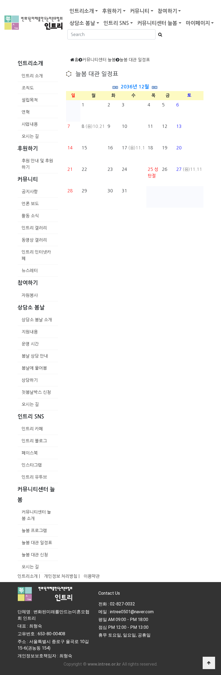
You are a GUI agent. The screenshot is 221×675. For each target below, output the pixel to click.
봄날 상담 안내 (35, 356)
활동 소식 (30, 216)
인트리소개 (82, 11)
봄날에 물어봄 (34, 368)
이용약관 (92, 576)
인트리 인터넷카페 (36, 255)
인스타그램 (32, 465)
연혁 (26, 112)
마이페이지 (198, 23)
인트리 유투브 (34, 477)
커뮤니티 (139, 11)
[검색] (159, 34)
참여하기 (167, 11)
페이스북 (30, 453)
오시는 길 (30, 136)
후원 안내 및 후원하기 (37, 163)
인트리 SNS (116, 23)
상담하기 (30, 380)
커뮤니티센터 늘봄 (157, 23)
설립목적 (30, 100)
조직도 (28, 88)
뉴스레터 (30, 270)
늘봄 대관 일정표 (37, 542)
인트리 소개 (32, 76)
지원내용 (30, 332)
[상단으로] (209, 663)
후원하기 (112, 11)
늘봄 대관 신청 (35, 555)
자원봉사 (30, 295)
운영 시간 (30, 344)
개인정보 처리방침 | (62, 576)
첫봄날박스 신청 (36, 392)
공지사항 (30, 191)
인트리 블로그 (34, 441)
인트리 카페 (32, 429)
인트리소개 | (29, 576)
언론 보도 (30, 203)
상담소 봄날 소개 (37, 319)
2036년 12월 (135, 86)
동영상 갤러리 (34, 240)
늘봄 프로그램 (34, 530)
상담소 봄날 (82, 23)
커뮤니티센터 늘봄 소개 (36, 515)
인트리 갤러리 (34, 228)
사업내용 (30, 124)
